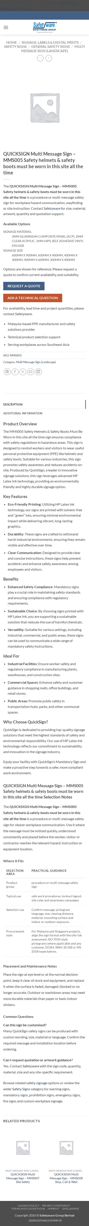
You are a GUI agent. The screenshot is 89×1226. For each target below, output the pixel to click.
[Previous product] (48, 58)
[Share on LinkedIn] (38, 371)
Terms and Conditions (28, 1208)
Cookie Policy (29, 1205)
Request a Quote (24, 286)
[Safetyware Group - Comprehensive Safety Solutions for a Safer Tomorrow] (44, 27)
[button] (5, 27)
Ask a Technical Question (33, 298)
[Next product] (40, 58)
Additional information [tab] (23, 413)
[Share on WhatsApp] (7, 371)
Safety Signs (15, 46)
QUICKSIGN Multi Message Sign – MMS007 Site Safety (22, 1178)
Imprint (53, 1208)
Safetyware (52, 208)
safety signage (36, 1083)
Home (11, 42)
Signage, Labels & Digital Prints (50, 42)
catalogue (67, 3)
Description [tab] (12, 404)
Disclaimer (70, 1208)
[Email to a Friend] (30, 371)
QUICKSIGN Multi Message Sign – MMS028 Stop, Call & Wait (66, 1178)
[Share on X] (22, 371)
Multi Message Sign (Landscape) (53, 48)
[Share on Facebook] (15, 371)
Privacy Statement (56, 1205)
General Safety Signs (50, 46)
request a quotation (14, 8)
